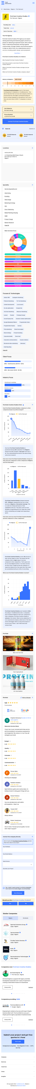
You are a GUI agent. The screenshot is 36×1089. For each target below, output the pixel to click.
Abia (11, 950)
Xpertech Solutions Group (18, 924)
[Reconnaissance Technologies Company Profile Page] (6, 957)
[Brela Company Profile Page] (6, 949)
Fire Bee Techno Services (17, 940)
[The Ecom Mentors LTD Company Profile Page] (6, 1006)
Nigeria (20, 18)
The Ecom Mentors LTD (17, 1005)
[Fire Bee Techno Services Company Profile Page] (6, 941)
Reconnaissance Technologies (19, 956)
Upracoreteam (14, 932)
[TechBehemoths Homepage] (6, 3)
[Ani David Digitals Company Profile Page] (6, 973)
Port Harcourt (13, 18)
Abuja (11, 958)
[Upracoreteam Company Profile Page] (6, 933)
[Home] (1, 9)
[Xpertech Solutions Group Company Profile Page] (6, 925)
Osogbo (14, 1007)
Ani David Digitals (15, 972)
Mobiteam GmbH (21, 1085)
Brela (12, 948)
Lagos (12, 926)
